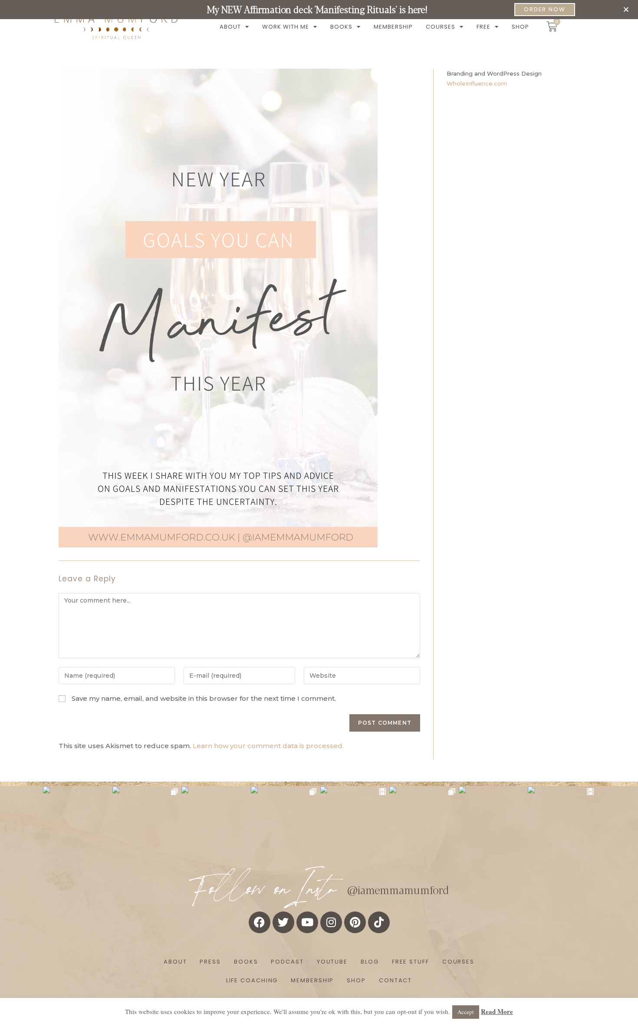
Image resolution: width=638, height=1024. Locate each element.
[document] (319, 512)
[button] (626, 9)
